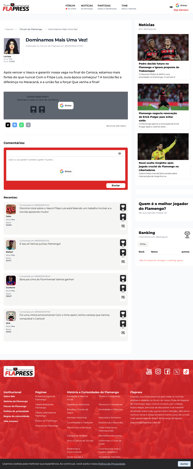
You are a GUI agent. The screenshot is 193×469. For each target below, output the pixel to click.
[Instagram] (158, 371)
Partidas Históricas (77, 417)
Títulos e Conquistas (109, 396)
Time (129, 7)
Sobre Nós (9, 396)
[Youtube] (149, 371)
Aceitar (184, 464)
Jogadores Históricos (78, 404)
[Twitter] (176, 371)
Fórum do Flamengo (15, 406)
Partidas (107, 7)
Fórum (71, 7)
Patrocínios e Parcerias (79, 427)
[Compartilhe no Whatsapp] (21, 124)
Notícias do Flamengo (16, 401)
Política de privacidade (16, 411)
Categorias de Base (77, 435)
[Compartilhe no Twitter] (7, 124)
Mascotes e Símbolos (110, 417)
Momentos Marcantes (110, 435)
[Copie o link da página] (28, 124)
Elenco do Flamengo (46, 420)
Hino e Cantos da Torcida (80, 440)
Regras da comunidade (16, 416)
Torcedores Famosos (109, 457)
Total (143, 244)
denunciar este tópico (116, 126)
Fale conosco (11, 421)
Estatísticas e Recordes (111, 422)
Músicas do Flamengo (47, 425)
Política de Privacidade (111, 463)
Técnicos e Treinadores (110, 404)
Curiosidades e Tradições (80, 422)
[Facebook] (167, 371)
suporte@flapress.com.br (145, 422)
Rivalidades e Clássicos (111, 409)
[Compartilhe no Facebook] (14, 124)
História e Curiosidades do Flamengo (93, 392)
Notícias (87, 7)
